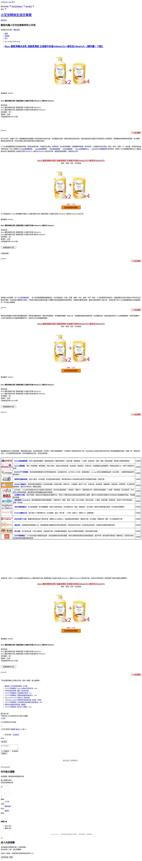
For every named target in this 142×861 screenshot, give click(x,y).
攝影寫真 (17, 30)
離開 (11, 857)
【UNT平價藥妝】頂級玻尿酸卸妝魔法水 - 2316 (21, 695)
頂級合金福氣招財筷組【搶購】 (15, 704)
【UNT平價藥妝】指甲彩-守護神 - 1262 (18, 707)
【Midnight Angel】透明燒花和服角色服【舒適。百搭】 (23, 700)
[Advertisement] (71, 279)
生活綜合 (16, 734)
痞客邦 (13, 729)
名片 (6, 38)
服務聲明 (89, 834)
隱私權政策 (82, 834)
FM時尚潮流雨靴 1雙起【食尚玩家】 (17, 691)
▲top (2, 738)
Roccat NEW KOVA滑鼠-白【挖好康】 (18, 698)
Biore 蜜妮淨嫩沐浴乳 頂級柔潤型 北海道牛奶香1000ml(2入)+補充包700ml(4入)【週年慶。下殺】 (54, 46)
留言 (17, 729)
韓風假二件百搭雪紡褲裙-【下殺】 (16, 686)
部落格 (7, 36)
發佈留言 (4, 753)
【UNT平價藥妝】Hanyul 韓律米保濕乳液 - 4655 (21, 688)
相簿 (6, 33)
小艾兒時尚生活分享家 (16, 15)
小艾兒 (3, 718)
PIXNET (56, 834)
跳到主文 (4, 20)
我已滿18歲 (5, 857)
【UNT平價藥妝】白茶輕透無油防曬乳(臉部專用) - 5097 (24, 702)
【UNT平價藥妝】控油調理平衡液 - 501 (18, 693)
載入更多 (4, 741)
